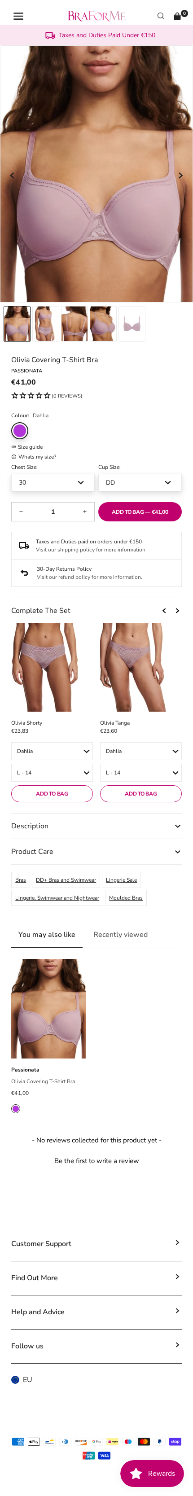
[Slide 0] (17, 324)
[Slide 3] (103, 324)
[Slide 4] (131, 324)
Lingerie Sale (121, 880)
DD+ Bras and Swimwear (66, 880)
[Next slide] (180, 175)
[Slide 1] (45, 324)
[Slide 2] (74, 324)
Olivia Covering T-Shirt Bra (43, 1081)
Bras (20, 880)
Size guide (30, 447)
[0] (177, 16)
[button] (47, 396)
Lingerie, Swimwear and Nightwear (57, 897)
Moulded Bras (126, 897)
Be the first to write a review (96, 1160)
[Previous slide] (13, 175)
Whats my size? (37, 456)
